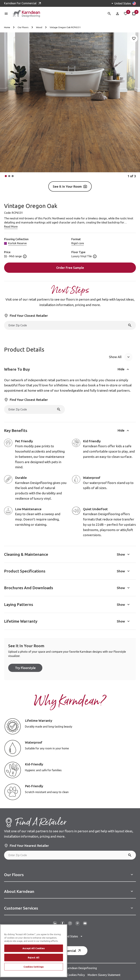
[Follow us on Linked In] (55, 923)
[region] (33, 950)
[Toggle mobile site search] (109, 14)
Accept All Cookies (34, 948)
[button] (6, 176)
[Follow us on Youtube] (85, 923)
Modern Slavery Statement (104, 974)
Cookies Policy (76, 974)
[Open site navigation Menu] (6, 14)
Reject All (33, 957)
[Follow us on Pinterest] (77, 923)
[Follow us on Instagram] (70, 923)
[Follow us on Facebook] (62, 923)
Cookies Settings (34, 967)
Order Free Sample (70, 268)
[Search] (130, 325)
